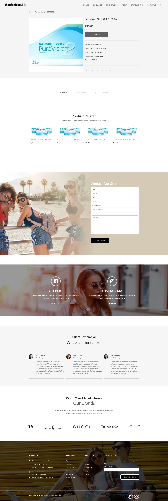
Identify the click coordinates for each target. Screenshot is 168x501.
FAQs (94, 92)
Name (93, 189)
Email (93, 197)
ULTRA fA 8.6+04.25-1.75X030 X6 (124, 140)
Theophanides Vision (40, 495)
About (68, 471)
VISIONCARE (98, 56)
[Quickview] (54, 133)
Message (95, 214)
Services (87, 464)
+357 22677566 (40, 472)
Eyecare (68, 461)
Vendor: (87, 48)
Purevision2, (100, 60)
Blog (86, 471)
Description (63, 92)
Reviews (105, 92)
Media (87, 474)
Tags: (86, 60)
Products (88, 461)
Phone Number (96, 206)
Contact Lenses (71, 467)
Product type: (89, 52)
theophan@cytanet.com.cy (44, 477)
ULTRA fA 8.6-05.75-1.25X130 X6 (40, 140)
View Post (55, 303)
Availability (88, 45)
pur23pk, (92, 60)
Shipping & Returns (80, 92)
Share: (87, 70)
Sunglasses (69, 464)
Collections (88, 467)
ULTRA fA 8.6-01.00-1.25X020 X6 (96, 140)
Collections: (89, 56)
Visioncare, (107, 60)
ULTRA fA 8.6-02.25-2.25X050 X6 (68, 140)
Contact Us (69, 474)
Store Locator (70, 477)
